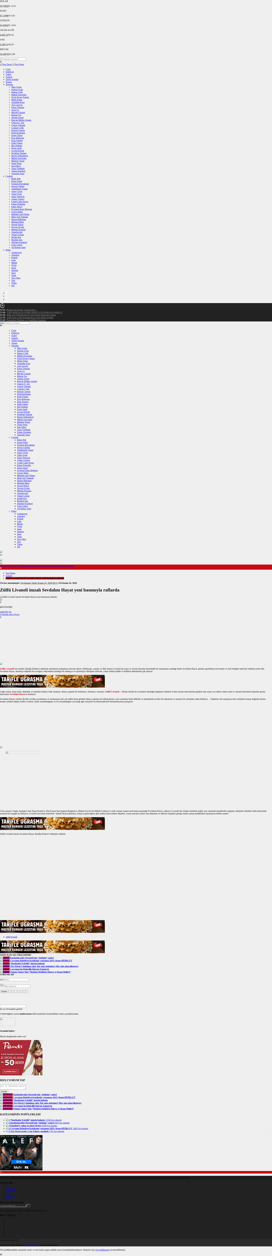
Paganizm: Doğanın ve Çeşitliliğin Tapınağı (26, 320)
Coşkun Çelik (17, 128)
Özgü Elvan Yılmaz (20, 97)
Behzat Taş (16, 115)
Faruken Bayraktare (20, 184)
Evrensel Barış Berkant (21, 209)
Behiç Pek (16, 178)
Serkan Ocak (17, 89)
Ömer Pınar (16, 163)
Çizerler (9, 176)
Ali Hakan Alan (18, 247)
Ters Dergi (10, 573)
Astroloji (15, 255)
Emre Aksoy (17, 206)
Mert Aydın (16, 87)
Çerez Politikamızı (32, 1245)
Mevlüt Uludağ (18, 112)
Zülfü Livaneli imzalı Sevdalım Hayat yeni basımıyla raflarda (46, 566)
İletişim (9, 1198)
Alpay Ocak (16, 191)
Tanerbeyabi (16, 232)
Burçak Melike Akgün (21, 120)
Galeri (8, 74)
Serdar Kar (16, 237)
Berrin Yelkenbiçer (19, 156)
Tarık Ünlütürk (18, 168)
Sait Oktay (16, 166)
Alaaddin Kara (18, 102)
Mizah (14, 262)
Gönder (4, 991)
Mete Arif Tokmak (19, 217)
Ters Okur (15, 278)
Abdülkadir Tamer (19, 189)
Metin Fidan (16, 100)
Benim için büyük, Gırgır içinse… (22, 310)
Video (14, 283)
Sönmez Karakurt (19, 242)
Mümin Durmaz (18, 229)
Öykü (13, 265)
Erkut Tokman (17, 107)
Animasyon (16, 252)
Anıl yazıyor (17, 105)
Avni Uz (15, 110)
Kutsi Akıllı (16, 148)
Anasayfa (4, 566)
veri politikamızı (102, 1250)
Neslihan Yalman (18, 153)
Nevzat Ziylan (17, 227)
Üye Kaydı (11, 1190)
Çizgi (8, 69)
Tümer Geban (17, 234)
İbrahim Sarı (16, 240)
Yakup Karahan (18, 171)
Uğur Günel (16, 245)
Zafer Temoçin (18, 196)
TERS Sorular (12, 79)
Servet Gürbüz (17, 186)
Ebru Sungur (17, 140)
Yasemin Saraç (18, 173)
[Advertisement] (136, 641)
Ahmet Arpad (17, 117)
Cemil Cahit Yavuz (19, 201)
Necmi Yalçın (17, 224)
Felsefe (14, 257)
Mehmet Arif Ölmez (20, 214)
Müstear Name (18, 161)
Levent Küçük (17, 150)
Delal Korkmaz (18, 133)
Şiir (12, 285)
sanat (13, 268)
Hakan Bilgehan (18, 219)
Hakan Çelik (17, 92)
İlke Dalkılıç (16, 145)
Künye (9, 1193)
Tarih (13, 275)
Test (13, 280)
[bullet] (21, 991)
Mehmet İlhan (17, 222)
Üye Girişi (10, 1188)
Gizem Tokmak (18, 125)
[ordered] (18, 991)
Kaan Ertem (16, 181)
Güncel (9, 77)
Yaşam (9, 82)
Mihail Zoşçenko (18, 94)
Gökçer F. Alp (17, 122)
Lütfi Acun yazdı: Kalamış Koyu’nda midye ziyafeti (30, 317)
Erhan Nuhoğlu (18, 204)
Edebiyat (10, 72)
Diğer (8, 250)
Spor (13, 273)
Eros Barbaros (17, 138)
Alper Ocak (16, 194)
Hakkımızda (11, 1195)
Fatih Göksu (16, 143)
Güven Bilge (17, 212)
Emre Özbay (17, 135)
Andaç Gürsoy (18, 199)
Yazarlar (9, 84)
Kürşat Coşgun (18, 130)
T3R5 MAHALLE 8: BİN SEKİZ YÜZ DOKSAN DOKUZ (34, 312)
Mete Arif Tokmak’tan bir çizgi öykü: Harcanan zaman (31, 315)
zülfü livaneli (11, 937)
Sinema (14, 270)
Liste (13, 260)
